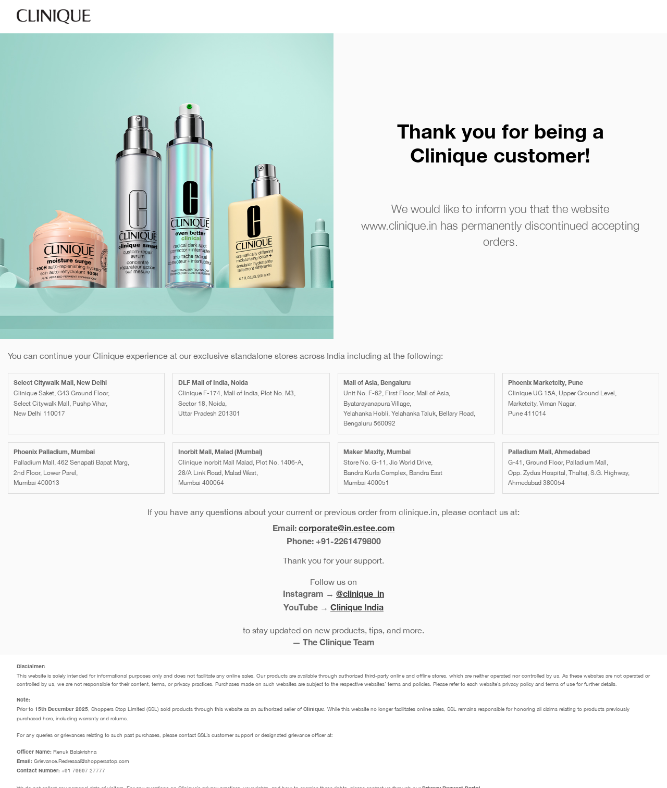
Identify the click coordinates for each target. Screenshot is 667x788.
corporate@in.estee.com (347, 530)
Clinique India (357, 609)
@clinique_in (360, 595)
